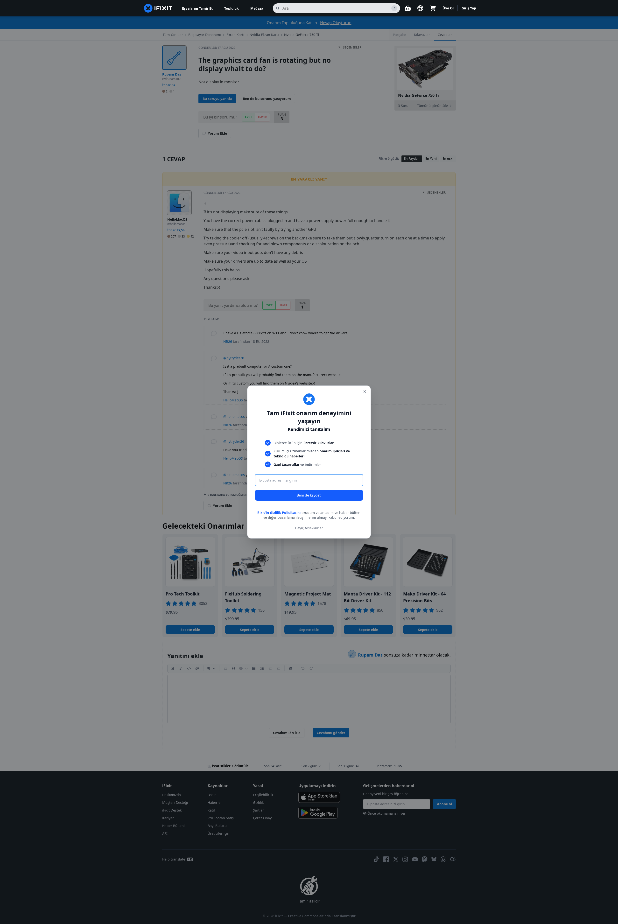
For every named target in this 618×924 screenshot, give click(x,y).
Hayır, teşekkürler (309, 528)
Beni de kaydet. (309, 495)
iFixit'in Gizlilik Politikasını (279, 512)
